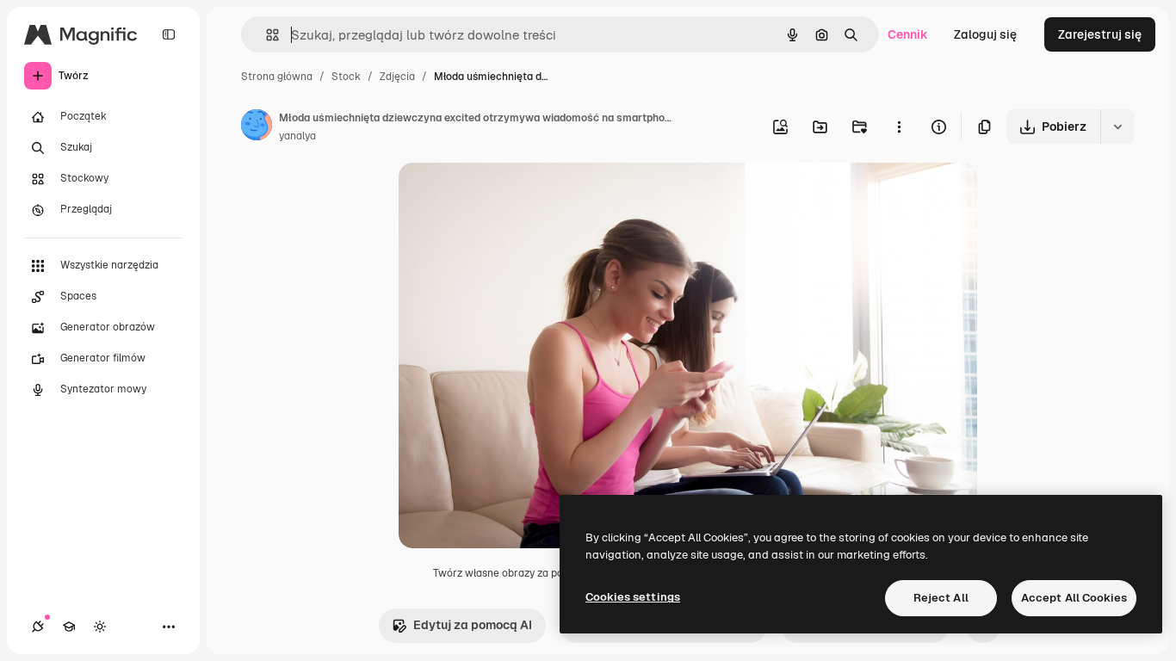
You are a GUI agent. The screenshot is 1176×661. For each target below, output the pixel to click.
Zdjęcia (397, 76)
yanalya (297, 136)
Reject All (941, 597)
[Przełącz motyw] (100, 626)
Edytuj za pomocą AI (472, 625)
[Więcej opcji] (899, 126)
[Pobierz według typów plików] (1117, 126)
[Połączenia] (38, 626)
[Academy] (69, 626)
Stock (346, 76)
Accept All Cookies (1074, 597)
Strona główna (277, 76)
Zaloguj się (985, 34)
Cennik (908, 34)
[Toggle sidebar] (169, 34)
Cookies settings (632, 597)
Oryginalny (517, 196)
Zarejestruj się (1100, 34)
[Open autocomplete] (265, 34)
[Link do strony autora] (256, 127)
